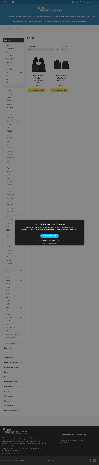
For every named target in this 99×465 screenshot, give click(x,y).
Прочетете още (56, 231)
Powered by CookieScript (49, 243)
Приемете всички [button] (49, 236)
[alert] (49, 232)
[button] (49, 240)
